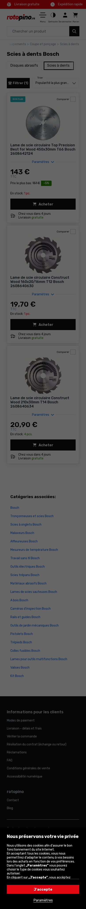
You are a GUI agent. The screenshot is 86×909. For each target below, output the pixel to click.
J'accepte (43, 889)
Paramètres (43, 900)
